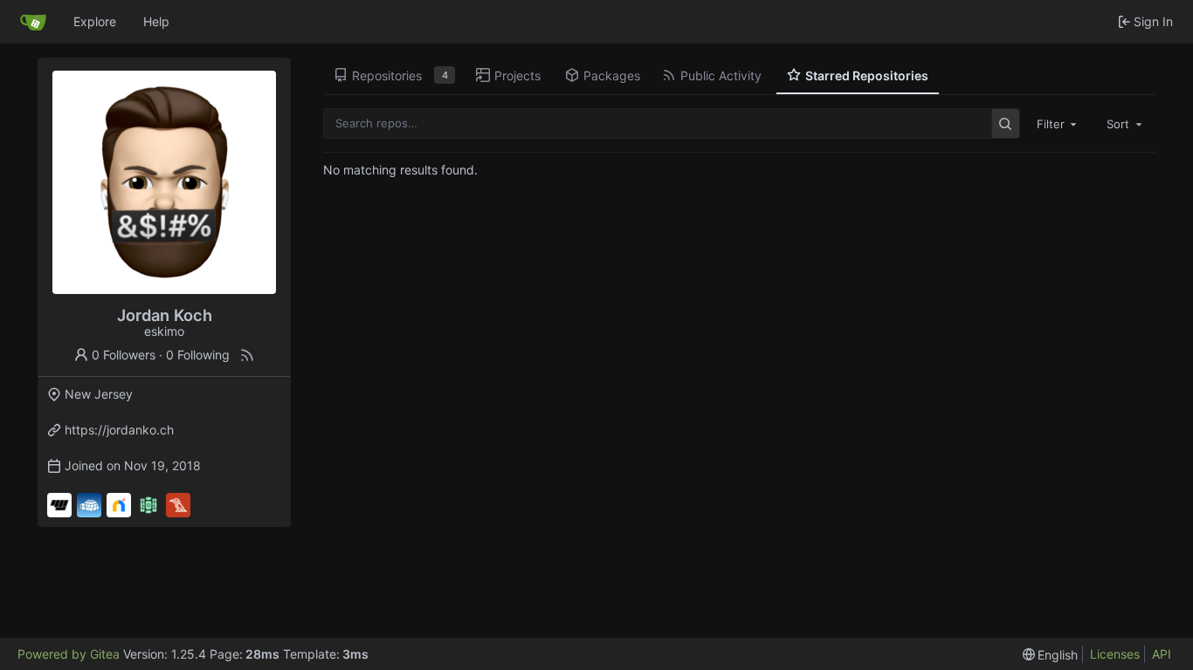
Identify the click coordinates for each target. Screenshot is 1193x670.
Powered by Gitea (68, 653)
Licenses (1115, 653)
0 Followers (123, 354)
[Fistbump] (59, 505)
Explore (94, 21)
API (1161, 653)
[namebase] (119, 505)
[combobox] (1058, 123)
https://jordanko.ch (119, 429)
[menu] (1051, 654)
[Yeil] (178, 505)
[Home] (33, 22)
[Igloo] (89, 505)
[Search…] (1005, 123)
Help (156, 21)
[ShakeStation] (148, 505)
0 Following (198, 354)
